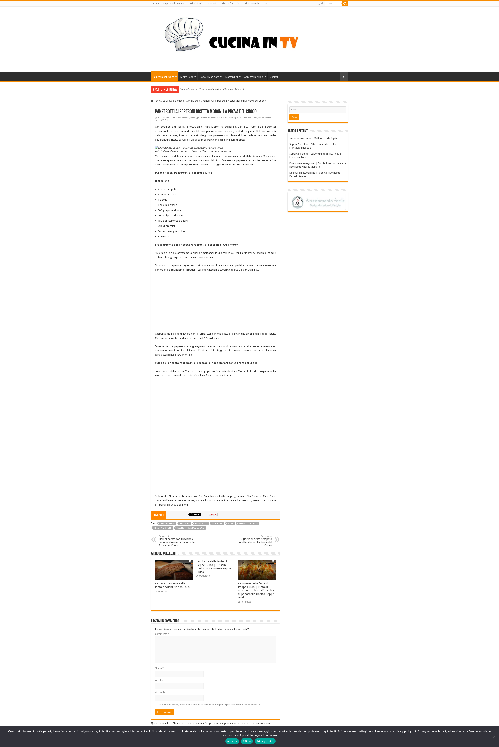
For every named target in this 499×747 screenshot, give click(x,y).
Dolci (266, 3)
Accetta (232, 741)
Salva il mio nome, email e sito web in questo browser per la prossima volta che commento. (210, 704)
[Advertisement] (215, 303)
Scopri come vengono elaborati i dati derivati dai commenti (238, 723)
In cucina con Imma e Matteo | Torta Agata (313, 138)
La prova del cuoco (173, 3)
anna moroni (167, 523)
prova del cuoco (248, 523)
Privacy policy (265, 741)
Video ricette (264, 118)
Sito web (160, 692)
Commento (162, 633)
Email (159, 680)
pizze (230, 523)
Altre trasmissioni (254, 76)
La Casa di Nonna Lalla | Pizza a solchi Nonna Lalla (172, 585)
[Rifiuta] (494, 737)
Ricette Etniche (252, 3)
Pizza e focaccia (230, 3)
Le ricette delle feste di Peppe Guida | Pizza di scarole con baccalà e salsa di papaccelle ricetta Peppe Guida (256, 590)
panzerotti (201, 523)
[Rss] (318, 3)
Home (156, 3)
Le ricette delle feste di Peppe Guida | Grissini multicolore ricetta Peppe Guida (213, 567)
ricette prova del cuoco (190, 528)
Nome (159, 668)
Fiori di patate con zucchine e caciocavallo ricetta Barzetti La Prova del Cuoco (177, 541)
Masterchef (231, 76)
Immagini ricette (198, 118)
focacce (185, 523)
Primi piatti (196, 3)
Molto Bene (186, 76)
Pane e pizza (234, 118)
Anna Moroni (193, 100)
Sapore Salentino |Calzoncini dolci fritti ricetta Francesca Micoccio (215, 89)
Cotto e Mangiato (209, 76)
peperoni (217, 523)
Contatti (274, 76)
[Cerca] (345, 3)
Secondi (211, 3)
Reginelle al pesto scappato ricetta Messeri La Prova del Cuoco (255, 541)
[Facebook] (322, 3)
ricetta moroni (162, 528)
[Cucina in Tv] (249, 38)
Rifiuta (247, 741)
